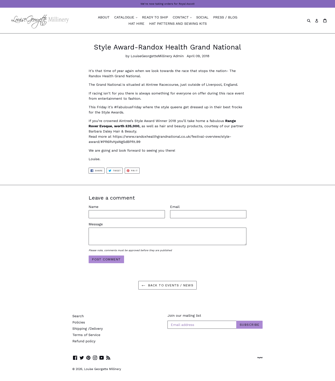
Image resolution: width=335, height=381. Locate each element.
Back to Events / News (170, 285)
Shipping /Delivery (87, 328)
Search (78, 316)
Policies (78, 322)
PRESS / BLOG (225, 17)
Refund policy (83, 341)
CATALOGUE (126, 17)
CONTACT (183, 17)
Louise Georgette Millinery (102, 369)
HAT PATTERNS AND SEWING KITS (178, 23)
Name (93, 207)
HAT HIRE (136, 23)
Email (175, 207)
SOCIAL (202, 17)
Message (96, 224)
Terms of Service (86, 335)
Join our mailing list (184, 315)
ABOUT (104, 17)
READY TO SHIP (155, 17)
